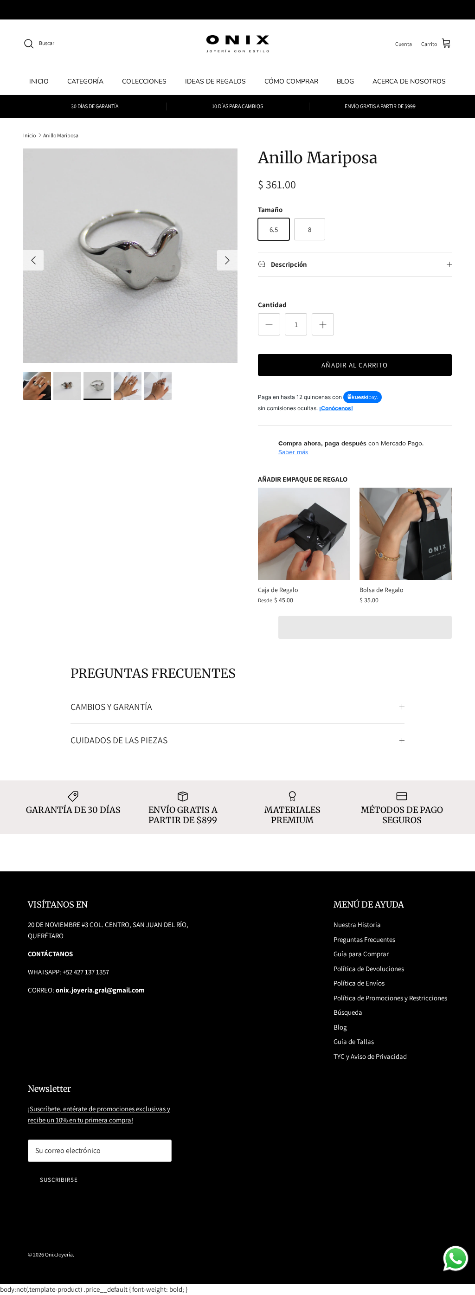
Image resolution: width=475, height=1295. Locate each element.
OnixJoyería (59, 1254)
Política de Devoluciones (369, 968)
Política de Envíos (359, 983)
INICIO (39, 81)
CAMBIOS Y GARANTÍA (111, 707)
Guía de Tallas (354, 1041)
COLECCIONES (144, 81)
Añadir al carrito (354, 365)
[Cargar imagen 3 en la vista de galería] (130, 255)
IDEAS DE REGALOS (215, 81)
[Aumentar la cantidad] (323, 324)
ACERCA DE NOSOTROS (409, 81)
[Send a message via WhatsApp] (455, 1258)
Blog (340, 1027)
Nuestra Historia (357, 924)
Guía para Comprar (361, 953)
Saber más (293, 452)
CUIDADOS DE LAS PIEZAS (119, 740)
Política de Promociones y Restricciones (390, 997)
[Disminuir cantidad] (269, 324)
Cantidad (272, 304)
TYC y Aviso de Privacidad (370, 1056)
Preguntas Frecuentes (364, 939)
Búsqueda (348, 1012)
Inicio (29, 134)
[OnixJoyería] (237, 44)
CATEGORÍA (85, 81)
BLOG (345, 81)
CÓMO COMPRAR (291, 81)
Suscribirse (59, 1180)
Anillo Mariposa (60, 134)
